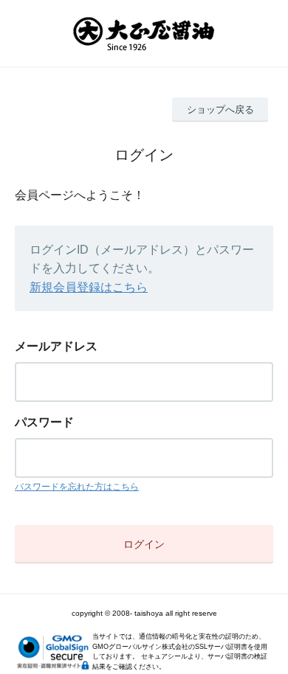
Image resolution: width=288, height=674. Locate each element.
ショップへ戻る (220, 109)
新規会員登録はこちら (89, 287)
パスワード (44, 422)
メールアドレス (56, 346)
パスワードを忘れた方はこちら (77, 487)
